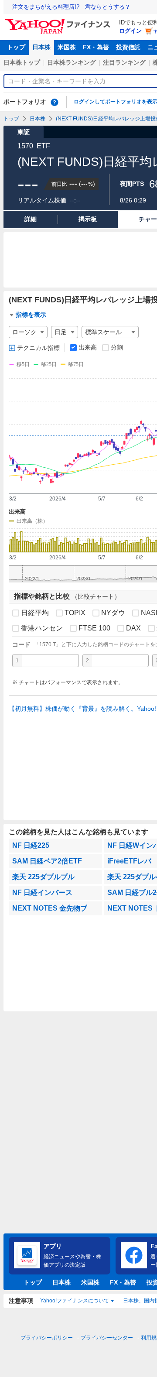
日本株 (41, 47)
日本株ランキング (71, 62)
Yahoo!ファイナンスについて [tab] (74, 1301)
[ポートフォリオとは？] (54, 102)
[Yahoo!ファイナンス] (59, 21)
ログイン (130, 30)
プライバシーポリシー (46, 1338)
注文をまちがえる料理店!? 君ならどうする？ (71, 6)
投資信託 (128, 47)
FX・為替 (96, 47)
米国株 (67, 47)
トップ (16, 47)
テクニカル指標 (38, 347)
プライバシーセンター (107, 1338)
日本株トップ (21, 62)
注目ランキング (124, 62)
